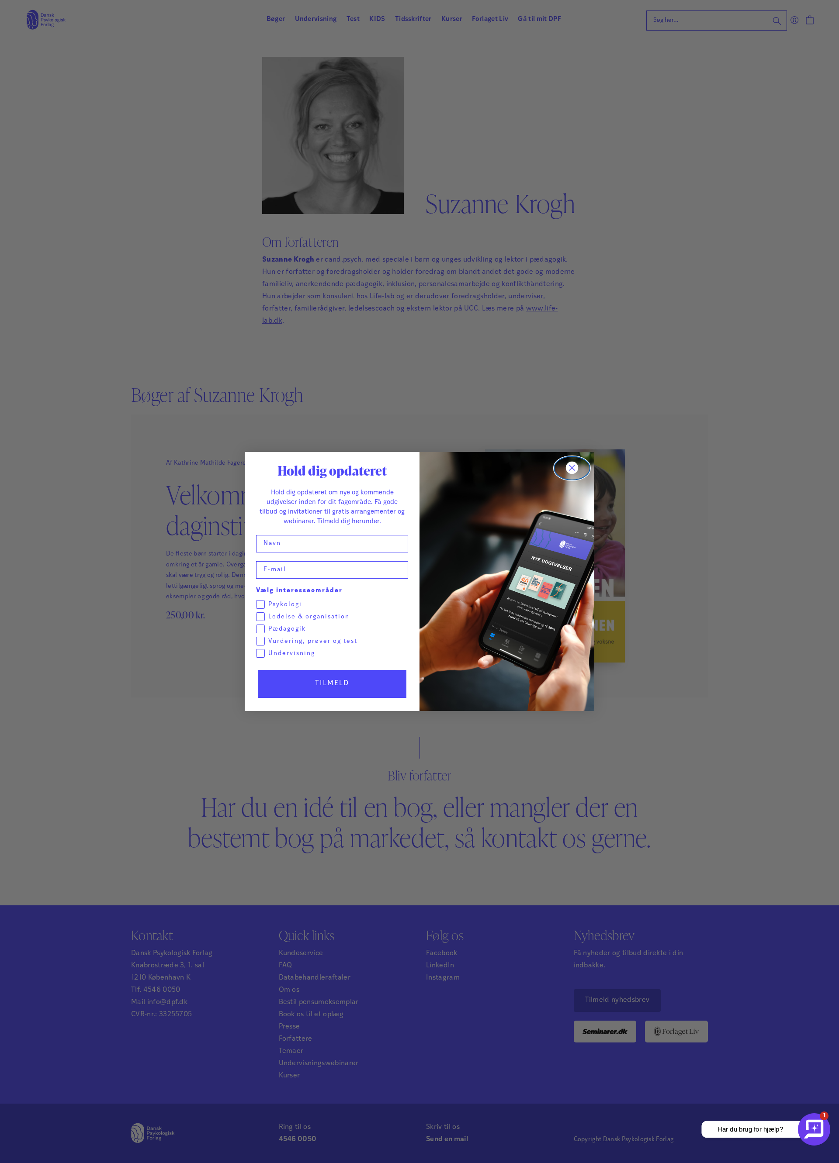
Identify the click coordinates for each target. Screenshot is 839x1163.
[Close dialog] (572, 468)
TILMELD (332, 683)
